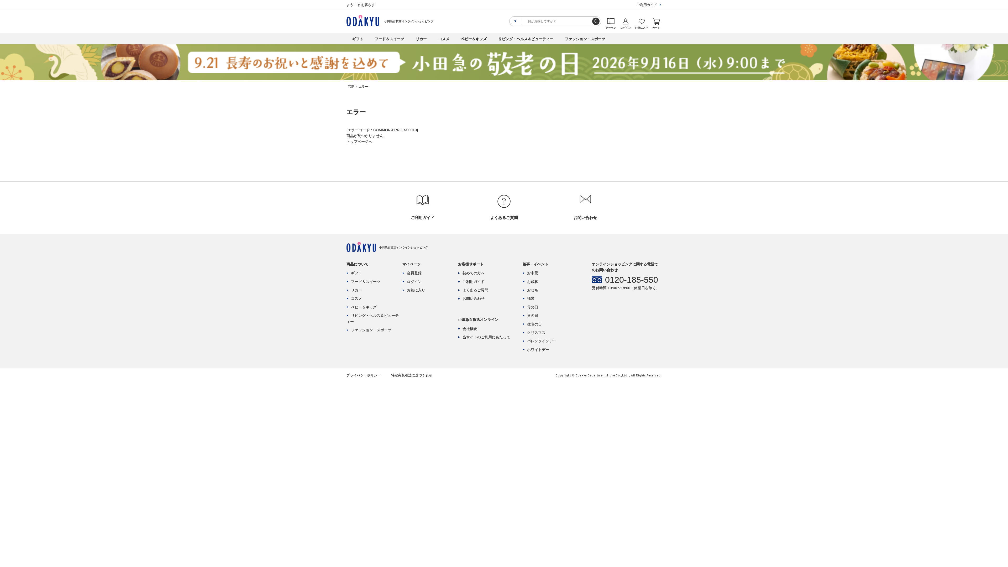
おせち (532, 290)
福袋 (530, 298)
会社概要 (470, 329)
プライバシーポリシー (363, 375)
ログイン (414, 282)
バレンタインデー (541, 341)
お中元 (532, 273)
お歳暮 (532, 282)
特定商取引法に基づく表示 (411, 375)
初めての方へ (474, 273)
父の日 (532, 315)
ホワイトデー (538, 350)
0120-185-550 (631, 280)
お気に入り (416, 290)
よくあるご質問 (475, 290)
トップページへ (359, 141)
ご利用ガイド (647, 5)
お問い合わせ (474, 298)
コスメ (443, 39)
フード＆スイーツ (389, 39)
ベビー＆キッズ (474, 39)
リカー (421, 39)
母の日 (532, 307)
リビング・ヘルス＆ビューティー (525, 39)
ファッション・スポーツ (585, 39)
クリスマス (536, 332)
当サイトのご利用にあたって (486, 337)
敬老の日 (534, 324)
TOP (351, 86)
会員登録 (414, 273)
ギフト (357, 39)
